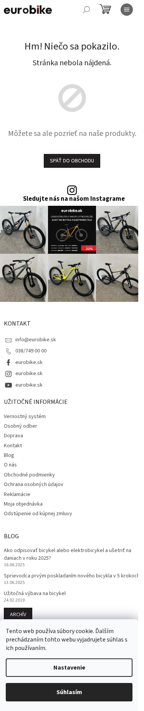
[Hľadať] (86, 9)
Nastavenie (69, 667)
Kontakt (13, 446)
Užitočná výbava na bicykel (35, 593)
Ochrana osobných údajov (33, 484)
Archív (18, 614)
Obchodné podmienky (29, 475)
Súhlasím (69, 692)
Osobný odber (20, 426)
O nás (10, 465)
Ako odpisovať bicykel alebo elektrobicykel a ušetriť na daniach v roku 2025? (67, 554)
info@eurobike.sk (35, 340)
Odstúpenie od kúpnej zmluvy (38, 514)
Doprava (13, 436)
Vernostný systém (25, 416)
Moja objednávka (23, 504)
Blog (9, 455)
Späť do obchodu (72, 161)
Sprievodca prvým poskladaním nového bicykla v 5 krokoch (72, 576)
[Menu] (126, 9)
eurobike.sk (29, 362)
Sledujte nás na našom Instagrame (74, 199)
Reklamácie (17, 494)
